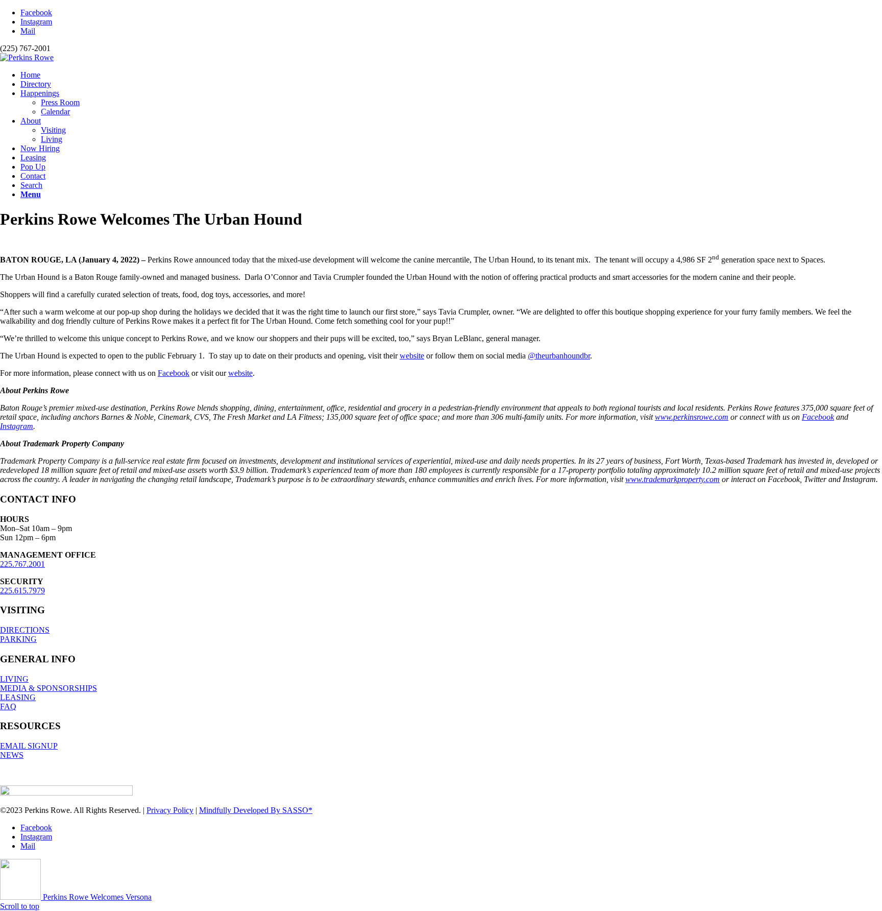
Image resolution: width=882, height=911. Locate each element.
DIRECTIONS (25, 630)
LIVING (14, 679)
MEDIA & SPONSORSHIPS (48, 688)
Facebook (173, 373)
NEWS (11, 755)
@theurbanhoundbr (559, 355)
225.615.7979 (22, 590)
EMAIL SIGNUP (29, 745)
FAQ (8, 706)
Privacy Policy (169, 810)
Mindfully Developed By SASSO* (255, 810)
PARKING (18, 639)
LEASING (18, 697)
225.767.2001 (22, 564)
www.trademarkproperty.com (672, 479)
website (412, 355)
